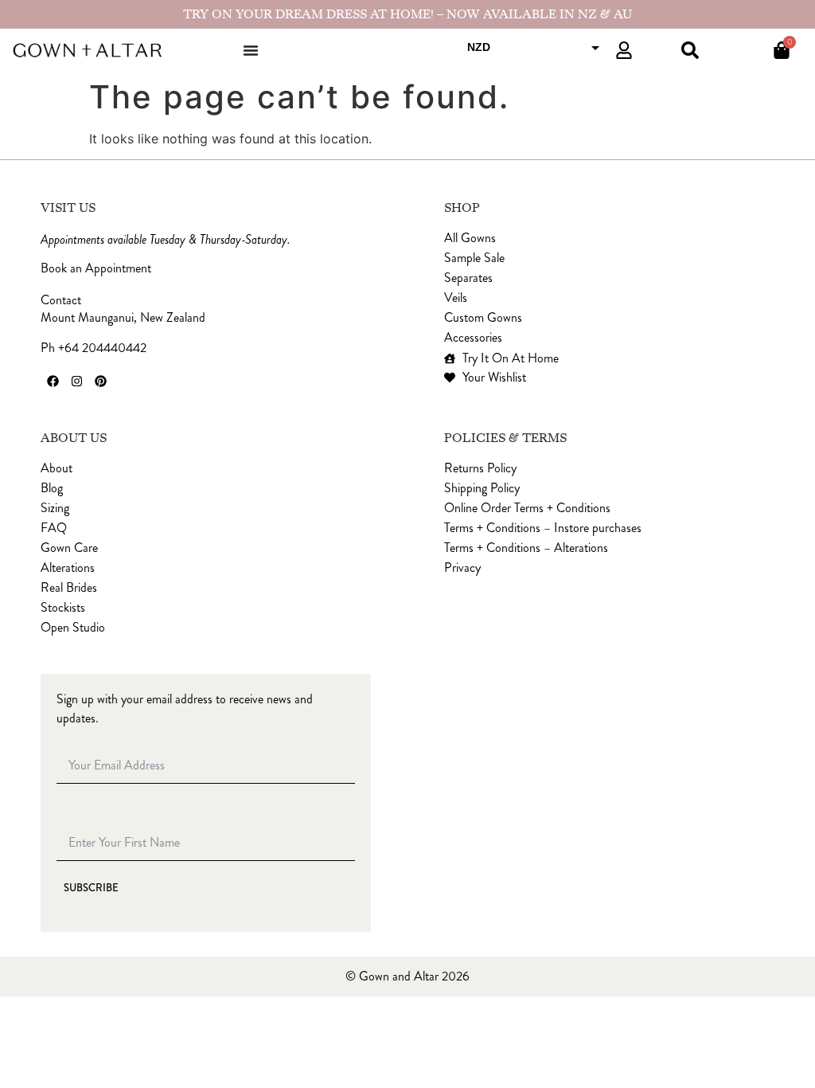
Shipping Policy (482, 488)
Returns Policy (480, 468)
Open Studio (73, 628)
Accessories (473, 338)
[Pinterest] (100, 381)
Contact (61, 300)
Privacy (462, 568)
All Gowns (470, 238)
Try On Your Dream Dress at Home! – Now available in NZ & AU (407, 14)
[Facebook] (52, 381)
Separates (468, 278)
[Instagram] (76, 381)
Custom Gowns (483, 318)
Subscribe (91, 888)
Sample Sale (474, 258)
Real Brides (69, 588)
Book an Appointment (96, 268)
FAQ (54, 528)
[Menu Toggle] (251, 50)
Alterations (68, 568)
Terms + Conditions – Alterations (526, 548)
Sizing (55, 508)
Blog (52, 488)
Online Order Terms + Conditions (527, 508)
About (56, 468)
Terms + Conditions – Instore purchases (542, 528)
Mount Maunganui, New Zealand (123, 317)
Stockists (63, 608)
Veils (455, 298)
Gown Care (69, 548)
